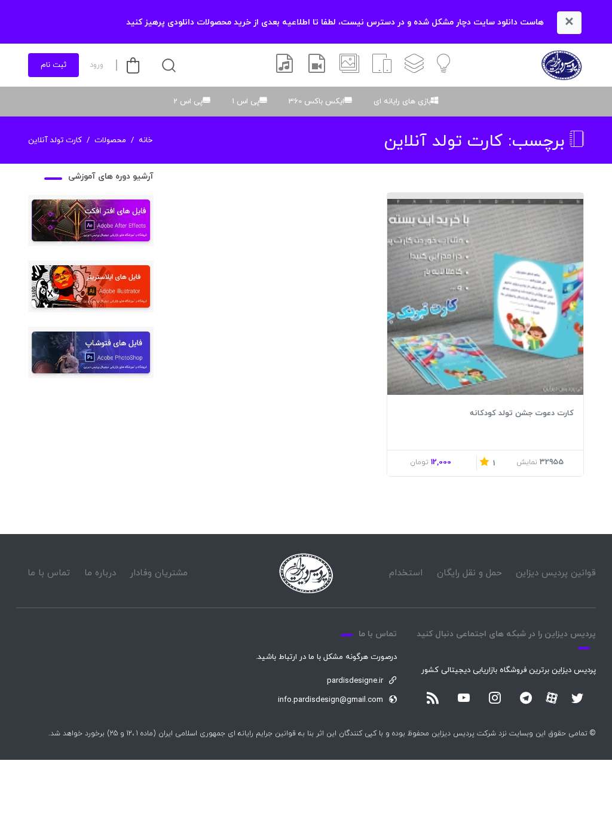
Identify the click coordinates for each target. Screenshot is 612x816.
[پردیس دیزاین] (561, 65)
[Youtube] (463, 699)
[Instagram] (494, 699)
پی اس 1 (245, 101)
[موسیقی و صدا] (284, 65)
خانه (145, 140)
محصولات (110, 140)
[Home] (306, 573)
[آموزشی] (443, 65)
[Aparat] (551, 697)
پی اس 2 (188, 101)
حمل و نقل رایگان (469, 573)
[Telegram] (525, 699)
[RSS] (432, 699)
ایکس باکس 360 (316, 101)
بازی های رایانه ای (402, 101)
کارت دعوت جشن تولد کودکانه (522, 413)
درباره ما (100, 573)
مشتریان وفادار (159, 573)
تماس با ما (48, 573)
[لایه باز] (414, 65)
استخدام (406, 573)
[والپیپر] (349, 65)
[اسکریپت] (382, 65)
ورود (96, 65)
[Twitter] (577, 699)
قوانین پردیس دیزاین (556, 573)
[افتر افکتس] (317, 65)
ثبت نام (53, 65)
